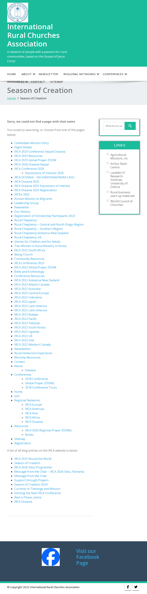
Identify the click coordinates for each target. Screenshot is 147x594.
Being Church (23, 254)
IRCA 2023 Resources (28, 156)
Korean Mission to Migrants (33, 199)
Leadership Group (26, 203)
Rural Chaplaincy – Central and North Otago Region (49, 224)
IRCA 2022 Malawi (26, 314)
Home (11, 74)
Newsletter (48, 74)
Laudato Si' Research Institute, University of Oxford (119, 180)
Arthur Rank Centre (118, 165)
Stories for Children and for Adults (37, 242)
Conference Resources (29, 276)
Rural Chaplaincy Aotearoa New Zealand (41, 233)
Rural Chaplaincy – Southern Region (38, 229)
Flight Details (23, 147)
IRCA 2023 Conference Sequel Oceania (39, 152)
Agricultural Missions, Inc (119, 156)
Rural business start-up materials (122, 194)
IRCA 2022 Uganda (26, 332)
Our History (22, 212)
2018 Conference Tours (41, 387)
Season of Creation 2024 (30, 484)
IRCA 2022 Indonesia (28, 297)
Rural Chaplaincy (25, 220)
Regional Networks (79, 74)
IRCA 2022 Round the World (32, 459)
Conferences (113, 74)
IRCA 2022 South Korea (29, 327)
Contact (19, 362)
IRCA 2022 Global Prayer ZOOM (35, 267)
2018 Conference (36, 379)
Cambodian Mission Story (31, 143)
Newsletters (22, 349)
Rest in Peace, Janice (27, 497)
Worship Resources (27, 357)
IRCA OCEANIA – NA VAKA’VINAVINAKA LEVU (44, 177)
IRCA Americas (34, 409)
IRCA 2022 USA (24, 340)
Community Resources (29, 259)
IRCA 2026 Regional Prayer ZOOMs (48, 430)
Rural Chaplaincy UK (27, 237)
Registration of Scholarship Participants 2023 (44, 216)
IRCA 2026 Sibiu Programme (33, 467)
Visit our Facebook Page (87, 557)
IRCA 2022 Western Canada (32, 344)
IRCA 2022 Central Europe (31, 293)
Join (17, 396)
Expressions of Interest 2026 (44, 173)
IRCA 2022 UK (23, 336)
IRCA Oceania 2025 (26, 182)
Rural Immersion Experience (33, 353)
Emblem (30, 370)
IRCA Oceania (34, 422)
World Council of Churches (121, 203)
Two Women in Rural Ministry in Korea (40, 246)
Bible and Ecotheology (29, 272)
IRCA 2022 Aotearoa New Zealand (36, 280)
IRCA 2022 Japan (25, 302)
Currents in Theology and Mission (37, 489)
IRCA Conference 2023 (29, 263)
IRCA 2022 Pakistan (27, 323)
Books (29, 435)
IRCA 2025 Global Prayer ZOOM (35, 160)
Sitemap (19, 439)
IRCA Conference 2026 (29, 169)
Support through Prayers (31, 480)
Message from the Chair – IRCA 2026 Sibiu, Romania (49, 472)
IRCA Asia (31, 413)
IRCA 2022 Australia (27, 289)
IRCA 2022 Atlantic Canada (31, 284)
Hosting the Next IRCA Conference (37, 493)
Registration (22, 443)
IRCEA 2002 (21, 194)
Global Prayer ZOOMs (39, 383)
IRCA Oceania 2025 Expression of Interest (42, 186)
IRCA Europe (33, 405)
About (27, 74)
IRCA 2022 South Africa (29, 250)
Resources (21, 426)
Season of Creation (27, 463)
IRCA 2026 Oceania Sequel (31, 164)
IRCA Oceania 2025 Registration (35, 190)
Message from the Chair (30, 476)
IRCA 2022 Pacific (25, 319)
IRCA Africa (32, 417)
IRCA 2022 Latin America (30, 306)
